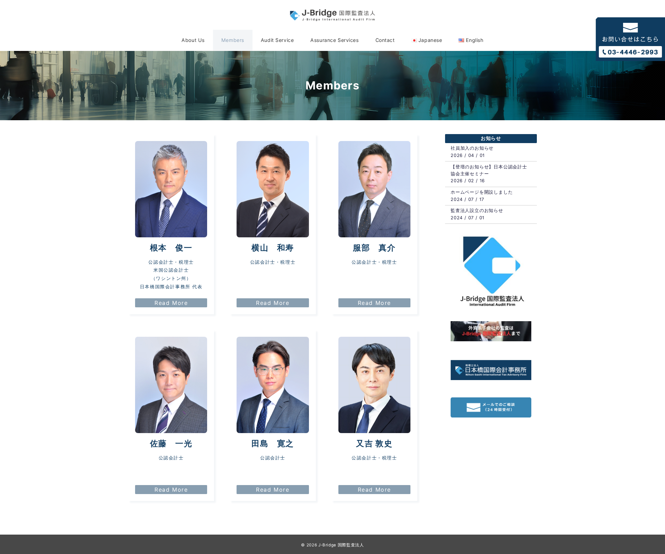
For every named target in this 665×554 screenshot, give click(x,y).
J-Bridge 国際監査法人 (341, 545)
